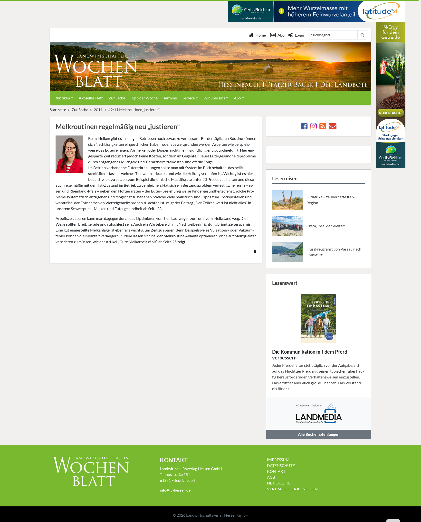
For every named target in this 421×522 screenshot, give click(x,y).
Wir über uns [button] (214, 98)
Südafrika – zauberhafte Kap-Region (330, 199)
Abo (281, 35)
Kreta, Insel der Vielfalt (325, 225)
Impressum (278, 459)
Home (261, 35)
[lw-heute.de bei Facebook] (304, 127)
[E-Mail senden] (332, 127)
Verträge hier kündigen (292, 488)
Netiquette (278, 483)
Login (299, 35)
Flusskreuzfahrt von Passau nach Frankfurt (333, 252)
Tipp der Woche (144, 98)
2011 (98, 109)
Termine (170, 98)
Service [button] (189, 98)
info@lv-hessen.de (175, 490)
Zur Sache (117, 98)
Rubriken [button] (62, 98)
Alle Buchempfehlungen (318, 434)
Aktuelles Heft (91, 98)
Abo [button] (237, 98)
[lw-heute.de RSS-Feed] (322, 127)
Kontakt (276, 471)
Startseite (58, 109)
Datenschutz (281, 465)
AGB (271, 477)
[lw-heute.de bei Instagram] (313, 127)
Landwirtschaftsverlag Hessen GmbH (217, 515)
